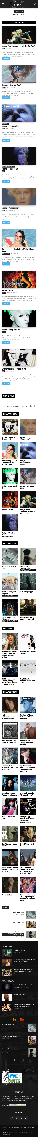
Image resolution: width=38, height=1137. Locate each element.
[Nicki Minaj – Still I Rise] (28, 834)
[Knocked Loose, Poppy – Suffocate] (10, 783)
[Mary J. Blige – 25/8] (7, 997)
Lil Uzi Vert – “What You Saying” (23, 985)
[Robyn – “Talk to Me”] (19, 156)
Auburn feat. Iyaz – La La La (28, 652)
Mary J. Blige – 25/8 (19, 994)
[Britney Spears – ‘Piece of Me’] (19, 357)
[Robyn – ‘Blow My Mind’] (19, 74)
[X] (21, 1118)
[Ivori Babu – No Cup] (7, 953)
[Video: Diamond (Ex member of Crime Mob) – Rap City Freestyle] (7, 962)
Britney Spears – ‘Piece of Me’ (14, 368)
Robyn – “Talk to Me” (10, 168)
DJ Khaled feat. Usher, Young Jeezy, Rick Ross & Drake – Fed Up (10, 681)
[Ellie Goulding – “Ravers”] (10, 607)
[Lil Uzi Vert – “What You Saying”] (7, 987)
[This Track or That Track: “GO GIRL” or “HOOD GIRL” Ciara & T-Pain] (28, 857)
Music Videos (5, 253)
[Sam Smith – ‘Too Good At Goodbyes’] (10, 730)
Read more (6, 58)
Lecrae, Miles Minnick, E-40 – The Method (10, 768)
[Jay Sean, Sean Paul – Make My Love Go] (28, 730)
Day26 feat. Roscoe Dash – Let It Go (27, 681)
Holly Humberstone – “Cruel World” (8, 717)
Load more (18, 1060)
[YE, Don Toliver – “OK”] (10, 556)
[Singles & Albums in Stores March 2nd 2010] (28, 705)
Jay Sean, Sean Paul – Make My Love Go (26, 742)
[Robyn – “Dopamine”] (19, 196)
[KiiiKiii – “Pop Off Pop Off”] (10, 581)
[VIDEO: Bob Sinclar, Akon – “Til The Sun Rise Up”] (10, 857)
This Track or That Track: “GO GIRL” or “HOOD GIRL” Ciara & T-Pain (27, 870)
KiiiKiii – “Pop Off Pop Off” (9, 593)
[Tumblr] (17, 1118)
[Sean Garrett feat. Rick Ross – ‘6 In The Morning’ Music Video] (7, 1007)
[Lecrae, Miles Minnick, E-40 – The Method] (10, 756)
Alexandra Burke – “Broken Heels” (28, 794)
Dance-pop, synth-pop (8, 166)
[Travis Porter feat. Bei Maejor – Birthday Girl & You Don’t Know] (7, 972)
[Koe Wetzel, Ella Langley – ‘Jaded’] (28, 607)
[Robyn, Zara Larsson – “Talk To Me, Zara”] (19, 35)
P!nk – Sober (7, 895)
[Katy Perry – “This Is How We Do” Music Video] (19, 238)
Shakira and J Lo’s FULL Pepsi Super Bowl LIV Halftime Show (27, 897)
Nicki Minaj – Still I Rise (27, 845)
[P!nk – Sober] (10, 885)
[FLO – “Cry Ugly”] (28, 581)
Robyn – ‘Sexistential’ (10, 125)
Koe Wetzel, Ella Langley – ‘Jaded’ (27, 618)
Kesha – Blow (7, 290)
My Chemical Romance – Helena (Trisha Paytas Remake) (27, 768)
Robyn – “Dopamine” (10, 207)
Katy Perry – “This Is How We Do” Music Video (18, 250)
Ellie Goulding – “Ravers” (8, 618)
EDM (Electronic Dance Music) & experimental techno (27, 570)
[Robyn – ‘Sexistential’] (19, 113)
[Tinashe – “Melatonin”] (28, 556)
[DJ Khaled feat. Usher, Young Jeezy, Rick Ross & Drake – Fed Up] (10, 668)
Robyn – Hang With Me (11, 329)
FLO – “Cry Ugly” (26, 592)
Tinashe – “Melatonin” (25, 567)
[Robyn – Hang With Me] (19, 318)
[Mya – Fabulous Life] (10, 806)
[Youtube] (26, 1118)
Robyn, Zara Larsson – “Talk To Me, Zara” (18, 45)
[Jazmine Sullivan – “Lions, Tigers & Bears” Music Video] (10, 641)
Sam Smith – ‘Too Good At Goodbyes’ (10, 741)
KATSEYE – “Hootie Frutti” (17, 922)
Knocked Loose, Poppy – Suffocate (9, 794)
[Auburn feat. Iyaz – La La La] (28, 641)
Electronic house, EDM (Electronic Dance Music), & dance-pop (9, 621)
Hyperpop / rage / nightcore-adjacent (8, 596)
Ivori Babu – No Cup (19, 950)
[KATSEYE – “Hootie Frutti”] (31, 924)
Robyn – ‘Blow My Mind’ (11, 85)
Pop (3, 48)
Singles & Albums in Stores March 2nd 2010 (27, 717)
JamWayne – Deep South (9, 845)
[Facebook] (12, 1118)
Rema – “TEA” (19, 14)
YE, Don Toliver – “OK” (9, 567)
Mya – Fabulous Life (8, 818)
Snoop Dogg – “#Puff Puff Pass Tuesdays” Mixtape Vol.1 (27, 819)
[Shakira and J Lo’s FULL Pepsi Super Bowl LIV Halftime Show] (28, 885)
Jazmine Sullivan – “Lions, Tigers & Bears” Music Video (9, 654)
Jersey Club (16, 987)
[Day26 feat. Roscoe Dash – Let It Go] (28, 668)
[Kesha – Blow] (19, 279)
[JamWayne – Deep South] (10, 834)
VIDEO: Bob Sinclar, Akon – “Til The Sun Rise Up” (10, 869)
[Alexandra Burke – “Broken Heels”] (28, 783)
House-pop (5, 123)
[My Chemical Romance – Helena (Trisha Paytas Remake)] (28, 756)
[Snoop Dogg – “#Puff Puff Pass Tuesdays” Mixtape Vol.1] (28, 806)
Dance (4, 87)
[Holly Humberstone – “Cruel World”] (10, 705)
